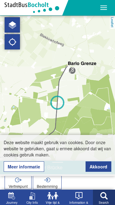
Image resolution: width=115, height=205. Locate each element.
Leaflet (112, 22)
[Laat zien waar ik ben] (12, 41)
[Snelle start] (12, 25)
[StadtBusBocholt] (34, 7)
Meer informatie (24, 167)
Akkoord (98, 167)
